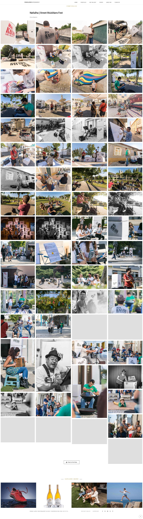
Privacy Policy (85, 512)
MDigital (65, 512)
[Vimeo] (107, 512)
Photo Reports (33, 17)
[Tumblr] (110, 512)
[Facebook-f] (102, 512)
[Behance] (105, 512)
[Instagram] (112, 512)
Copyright (96, 512)
